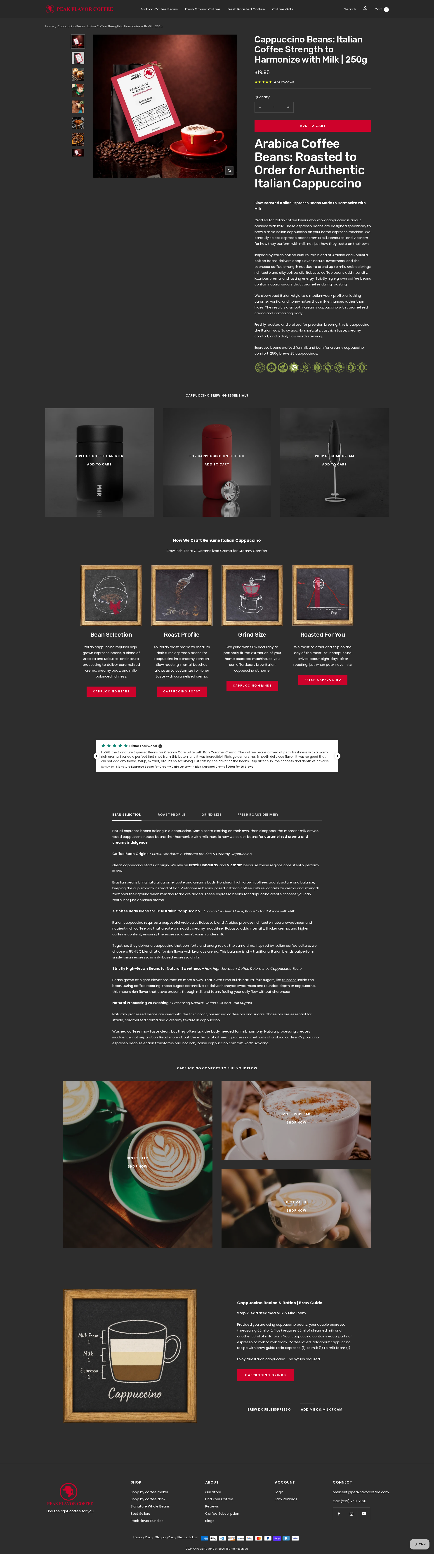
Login (279, 1492)
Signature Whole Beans (150, 1506)
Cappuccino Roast (181, 691)
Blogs (209, 1520)
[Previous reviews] (96, 756)
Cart (381, 9)
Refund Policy (187, 1537)
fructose (289, 979)
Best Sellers (140, 1513)
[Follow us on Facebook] (339, 1513)
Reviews (212, 1506)
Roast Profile (171, 815)
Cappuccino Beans (111, 691)
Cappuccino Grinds (252, 685)
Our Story (213, 1492)
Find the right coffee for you (70, 1511)
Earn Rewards (286, 1499)
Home (49, 26)
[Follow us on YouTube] (364, 1513)
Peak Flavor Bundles (147, 1520)
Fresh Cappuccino (323, 680)
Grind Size (211, 815)
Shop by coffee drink (148, 1499)
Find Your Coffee (219, 1499)
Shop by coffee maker (149, 1492)
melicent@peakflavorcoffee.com (361, 1492)
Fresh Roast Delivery (258, 815)
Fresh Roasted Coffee (246, 9)
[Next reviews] (337, 756)
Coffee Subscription (222, 1513)
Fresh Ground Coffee (202, 9)
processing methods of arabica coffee (264, 1037)
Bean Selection (127, 815)
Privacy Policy (144, 1537)
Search (350, 9)
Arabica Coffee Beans (159, 9)
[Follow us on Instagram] (351, 1513)
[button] (217, 756)
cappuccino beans (291, 1324)
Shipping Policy (165, 1537)
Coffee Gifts (282, 9)
